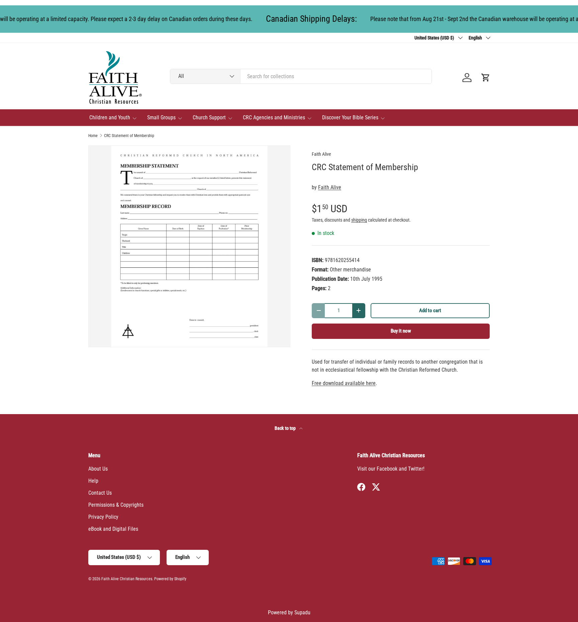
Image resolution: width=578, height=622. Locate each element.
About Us (98, 469)
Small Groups (161, 117)
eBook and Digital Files (113, 529)
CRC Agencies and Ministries (274, 117)
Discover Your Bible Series (350, 117)
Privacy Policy (103, 517)
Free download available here (344, 383)
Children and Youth (109, 117)
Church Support (209, 117)
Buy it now (401, 331)
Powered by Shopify (170, 579)
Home (93, 136)
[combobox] (300, 76)
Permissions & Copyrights (115, 505)
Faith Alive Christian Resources (126, 579)
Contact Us (100, 493)
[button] (485, 77)
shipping (359, 220)
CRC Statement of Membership (129, 136)
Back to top (286, 428)
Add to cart (430, 310)
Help (93, 481)
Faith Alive (321, 154)
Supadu (302, 612)
